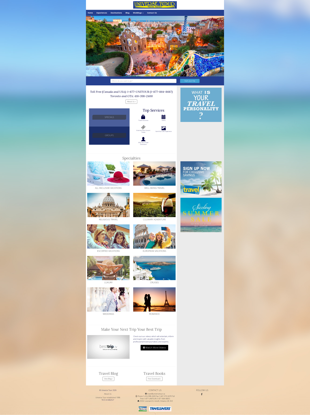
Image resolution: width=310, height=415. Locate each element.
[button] (89, 46)
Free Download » (154, 379)
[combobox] (143, 81)
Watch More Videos (155, 347)
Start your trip (189, 81)
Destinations (116, 13)
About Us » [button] (131, 101)
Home (90, 13)
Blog (127, 13)
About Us (107, 394)
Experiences (102, 13)
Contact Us (152, 13)
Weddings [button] (137, 13)
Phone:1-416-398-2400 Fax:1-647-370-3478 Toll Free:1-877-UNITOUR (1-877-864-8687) (156, 397)
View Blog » (108, 379)
